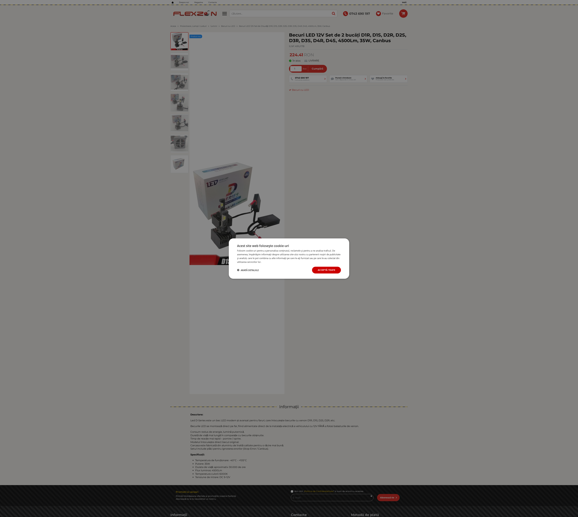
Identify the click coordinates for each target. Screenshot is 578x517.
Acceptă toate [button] (326, 270)
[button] (248, 270)
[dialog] (289, 258)
